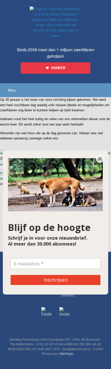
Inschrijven (56, 280)
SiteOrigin (66, 353)
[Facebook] (46, 312)
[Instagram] (64, 312)
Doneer (58, 68)
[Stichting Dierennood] (55, 22)
